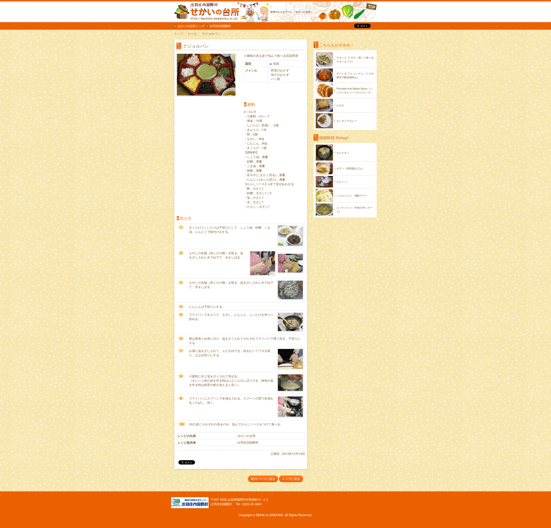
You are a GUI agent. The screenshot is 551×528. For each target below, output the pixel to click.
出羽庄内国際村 (220, 26)
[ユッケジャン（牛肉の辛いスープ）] (324, 209)
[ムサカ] (324, 105)
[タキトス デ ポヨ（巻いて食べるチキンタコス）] (324, 59)
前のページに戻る (263, 479)
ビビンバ (341, 181)
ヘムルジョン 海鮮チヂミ (351, 195)
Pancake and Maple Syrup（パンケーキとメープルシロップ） (354, 90)
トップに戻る (291, 479)
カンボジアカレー (346, 120)
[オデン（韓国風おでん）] (324, 168)
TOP (348, 11)
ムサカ (340, 105)
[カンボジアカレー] (324, 120)
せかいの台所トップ (190, 26)
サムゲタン (342, 152)
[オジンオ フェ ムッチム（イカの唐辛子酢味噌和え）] (324, 75)
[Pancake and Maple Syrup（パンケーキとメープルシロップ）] (324, 90)
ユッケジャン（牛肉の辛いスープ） (354, 209)
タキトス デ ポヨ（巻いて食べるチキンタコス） (355, 59)
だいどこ (203, 11)
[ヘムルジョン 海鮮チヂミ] (324, 195)
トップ (178, 33)
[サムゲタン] (324, 153)
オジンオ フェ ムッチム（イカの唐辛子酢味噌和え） (355, 75)
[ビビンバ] (324, 181)
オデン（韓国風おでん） (350, 168)
